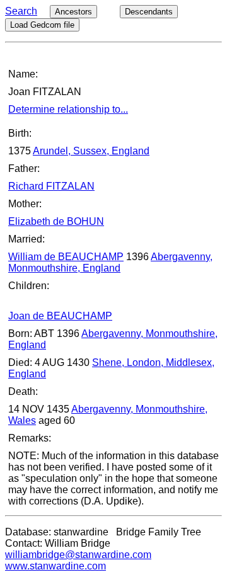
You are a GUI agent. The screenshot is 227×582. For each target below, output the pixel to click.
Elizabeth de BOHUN (56, 221)
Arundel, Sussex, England (91, 151)
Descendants (149, 11)
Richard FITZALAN (51, 186)
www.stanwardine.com (55, 566)
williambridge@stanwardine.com (78, 554)
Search (21, 11)
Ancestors (73, 11)
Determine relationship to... (68, 109)
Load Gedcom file (42, 25)
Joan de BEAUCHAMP (60, 316)
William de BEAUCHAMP (66, 256)
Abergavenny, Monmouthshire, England (110, 262)
